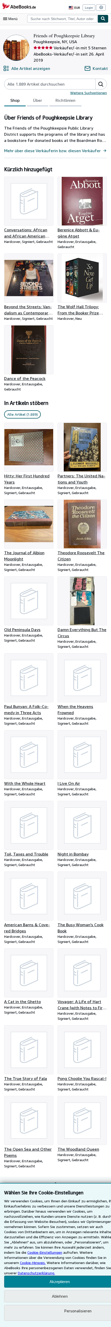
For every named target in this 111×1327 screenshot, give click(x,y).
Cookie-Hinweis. (33, 1262)
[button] (101, 84)
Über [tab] (37, 100)
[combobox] (62, 19)
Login (89, 8)
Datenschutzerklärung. (36, 1273)
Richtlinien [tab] (65, 100)
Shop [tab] (15, 100)
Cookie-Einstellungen (44, 1252)
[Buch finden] (103, 19)
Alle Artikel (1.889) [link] (22, 414)
